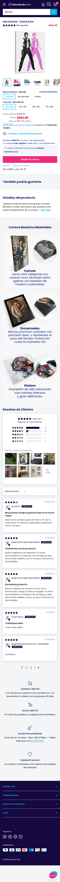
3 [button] (31, 667)
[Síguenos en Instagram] (10, 837)
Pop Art (6, 165)
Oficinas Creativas (21, 165)
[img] (11, 502)
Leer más (46, 210)
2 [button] (26, 667)
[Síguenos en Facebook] (5, 837)
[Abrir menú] (4, 4)
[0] (55, 4)
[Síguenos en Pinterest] (15, 837)
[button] (9, 25)
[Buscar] (53, 12)
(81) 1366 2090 (36, 740)
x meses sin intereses (18, 125)
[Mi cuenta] (43, 4)
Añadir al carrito (30, 159)
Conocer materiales (48, 92)
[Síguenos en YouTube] (21, 837)
